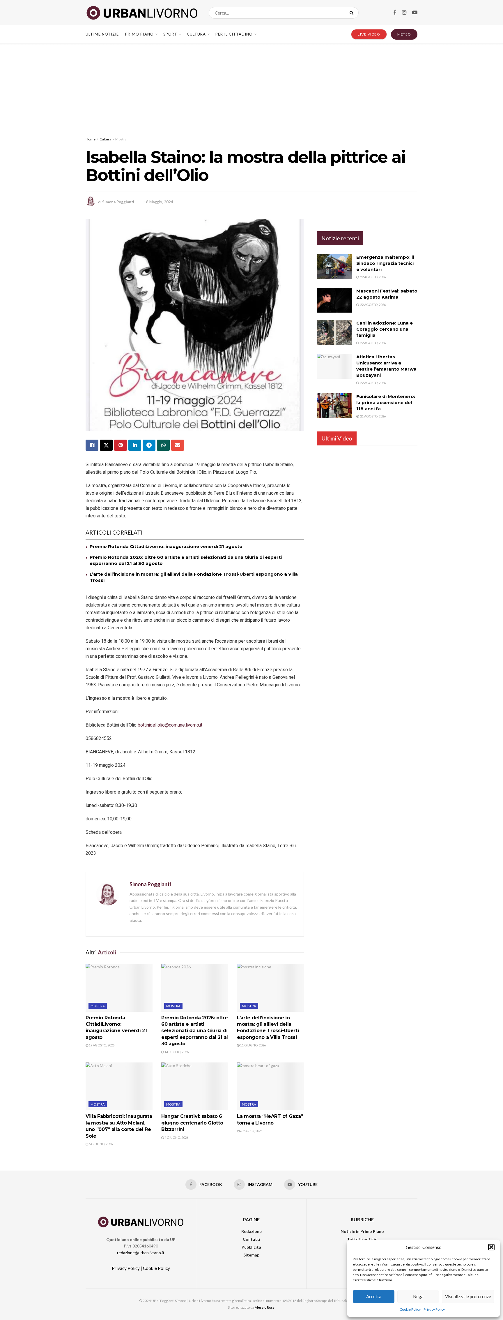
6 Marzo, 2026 (251, 1131)
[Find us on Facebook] (394, 12)
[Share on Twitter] (106, 445)
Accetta (373, 1296)
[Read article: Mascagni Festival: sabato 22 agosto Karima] (334, 300)
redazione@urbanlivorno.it (140, 1252)
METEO (404, 34)
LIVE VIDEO (369, 34)
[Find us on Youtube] (414, 12)
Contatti (251, 1239)
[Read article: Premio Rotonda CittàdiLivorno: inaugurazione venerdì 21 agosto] (119, 987)
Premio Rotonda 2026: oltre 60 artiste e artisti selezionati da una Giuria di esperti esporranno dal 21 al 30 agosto (194, 1031)
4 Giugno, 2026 (176, 1137)
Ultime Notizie (102, 34)
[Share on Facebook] (92, 445)
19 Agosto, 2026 (101, 1045)
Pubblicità (251, 1247)
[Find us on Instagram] (404, 12)
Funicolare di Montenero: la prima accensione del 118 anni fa (385, 402)
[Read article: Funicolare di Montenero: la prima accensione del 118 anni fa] (334, 405)
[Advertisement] (251, 86)
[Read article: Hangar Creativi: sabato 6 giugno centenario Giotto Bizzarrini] (194, 1086)
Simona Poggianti (118, 202)
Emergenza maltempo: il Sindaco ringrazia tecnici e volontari (385, 263)
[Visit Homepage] (142, 13)
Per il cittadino (234, 34)
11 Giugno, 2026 (253, 1045)
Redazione (251, 1231)
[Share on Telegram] (149, 445)
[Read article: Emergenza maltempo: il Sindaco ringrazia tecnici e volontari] (334, 266)
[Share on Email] (177, 445)
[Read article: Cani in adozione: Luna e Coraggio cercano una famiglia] (334, 332)
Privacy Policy (434, 1309)
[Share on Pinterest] (120, 445)
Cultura (196, 34)
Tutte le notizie (362, 1239)
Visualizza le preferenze (468, 1296)
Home (90, 139)
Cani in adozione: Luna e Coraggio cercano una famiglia (384, 329)
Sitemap (251, 1254)
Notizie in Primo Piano (362, 1231)
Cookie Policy (410, 1309)
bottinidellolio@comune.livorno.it (170, 725)
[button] (491, 1247)
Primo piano (139, 34)
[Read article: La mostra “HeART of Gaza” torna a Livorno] (270, 1086)
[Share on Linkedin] (134, 445)
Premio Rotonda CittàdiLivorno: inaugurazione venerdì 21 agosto (166, 546)
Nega (418, 1296)
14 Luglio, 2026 (176, 1052)
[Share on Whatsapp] (163, 445)
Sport (170, 34)
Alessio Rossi (265, 1307)
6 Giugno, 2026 (100, 1144)
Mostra (121, 139)
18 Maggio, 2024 (158, 202)
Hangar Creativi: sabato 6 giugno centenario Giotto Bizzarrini (192, 1122)
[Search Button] (353, 13)
